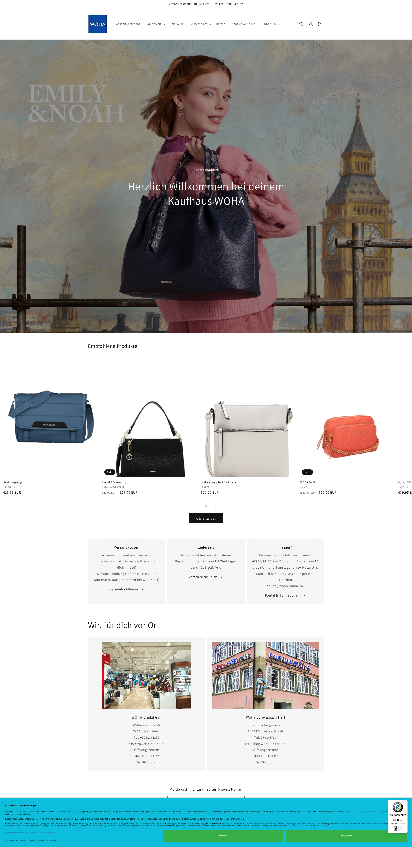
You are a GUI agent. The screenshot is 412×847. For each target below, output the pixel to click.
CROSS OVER (308, 482)
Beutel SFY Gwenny (114, 482)
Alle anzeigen (206, 518)
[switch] (398, 828)
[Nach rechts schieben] (215, 506)
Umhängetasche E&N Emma (218, 482)
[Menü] (405, 802)
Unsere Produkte (206, 170)
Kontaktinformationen (282, 595)
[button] (155, 23)
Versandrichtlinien (124, 589)
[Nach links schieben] (196, 506)
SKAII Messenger (13, 482)
